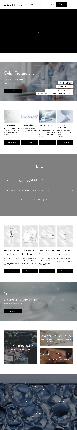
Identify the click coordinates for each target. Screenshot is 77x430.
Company (44, 5)
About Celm (31, 5)
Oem (49, 5)
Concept (39, 5)
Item (36, 5)
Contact (52, 5)
